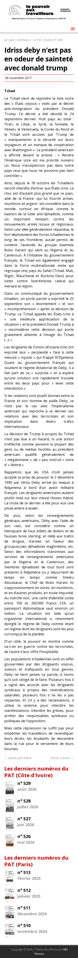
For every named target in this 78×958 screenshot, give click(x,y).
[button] (72, 28)
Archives (23, 40)
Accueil (9, 40)
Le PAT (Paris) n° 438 (48, 40)
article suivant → (62, 758)
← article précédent (18, 758)
